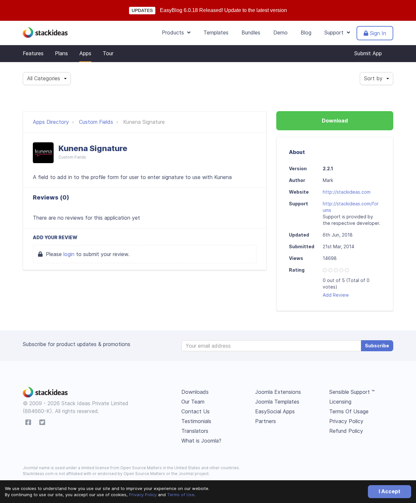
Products (174, 32)
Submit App (368, 53)
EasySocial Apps (275, 411)
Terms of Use (180, 494)
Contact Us (195, 411)
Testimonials (196, 421)
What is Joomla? (201, 440)
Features (33, 53)
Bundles (250, 32)
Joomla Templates (277, 401)
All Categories (43, 78)
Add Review (336, 295)
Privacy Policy (143, 494)
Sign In (377, 33)
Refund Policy (346, 431)
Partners (265, 421)
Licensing (340, 401)
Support (335, 32)
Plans (61, 53)
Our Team (192, 401)
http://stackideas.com (346, 192)
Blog (306, 32)
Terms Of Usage (349, 411)
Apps (85, 53)
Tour (108, 53)
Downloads (195, 392)
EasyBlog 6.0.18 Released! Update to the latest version (223, 10)
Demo (280, 32)
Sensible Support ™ (352, 392)
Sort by (373, 78)
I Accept (389, 491)
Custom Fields (96, 122)
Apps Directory (51, 122)
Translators (194, 431)
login (68, 254)
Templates (215, 32)
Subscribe (377, 345)
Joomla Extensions (278, 392)
